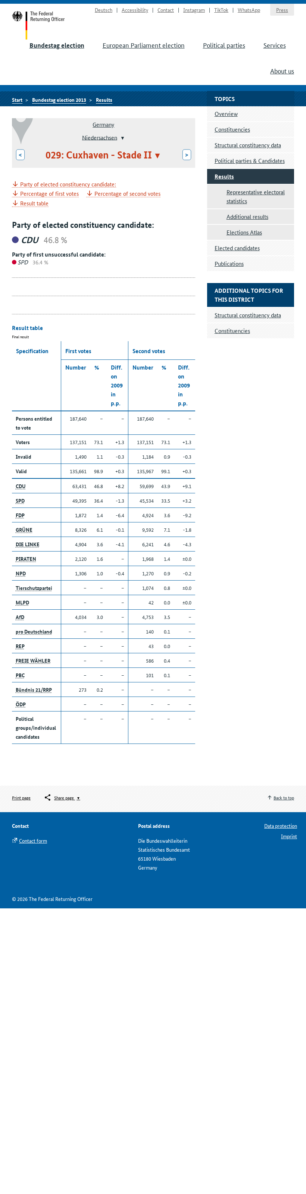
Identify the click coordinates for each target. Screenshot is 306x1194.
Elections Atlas (244, 232)
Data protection (280, 825)
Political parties (224, 44)
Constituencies (232, 129)
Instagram (194, 9)
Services (274, 44)
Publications (229, 263)
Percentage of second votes (127, 193)
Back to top (284, 797)
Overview (226, 113)
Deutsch (103, 9)
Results (104, 99)
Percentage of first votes (49, 193)
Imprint (289, 836)
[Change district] (122, 138)
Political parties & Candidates (250, 160)
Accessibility (135, 9)
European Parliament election (144, 44)
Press (282, 9)
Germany (103, 124)
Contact (165, 9)
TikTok (221, 9)
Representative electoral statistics (256, 196)
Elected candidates (237, 248)
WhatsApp (249, 9)
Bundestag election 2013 (59, 99)
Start (38, 25)
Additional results (247, 216)
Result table (34, 203)
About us (282, 70)
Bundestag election (56, 45)
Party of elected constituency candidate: (68, 184)
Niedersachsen (99, 137)
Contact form (33, 840)
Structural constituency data (248, 145)
